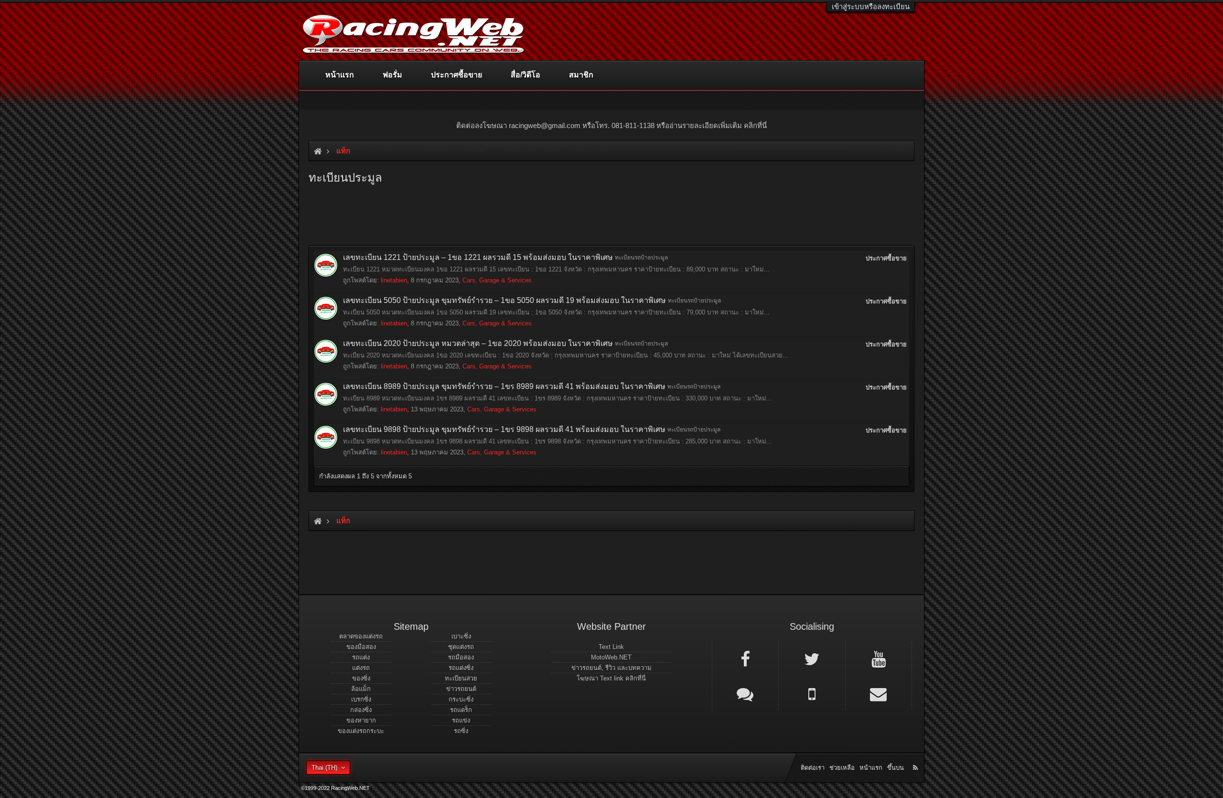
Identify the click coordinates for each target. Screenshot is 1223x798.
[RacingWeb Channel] (879, 658)
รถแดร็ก (461, 709)
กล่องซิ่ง (361, 709)
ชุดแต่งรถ (461, 646)
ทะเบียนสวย (461, 678)
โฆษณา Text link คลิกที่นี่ (611, 678)
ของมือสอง (361, 646)
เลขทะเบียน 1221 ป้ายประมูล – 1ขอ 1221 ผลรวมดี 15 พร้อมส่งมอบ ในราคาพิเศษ (478, 257)
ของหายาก (361, 720)
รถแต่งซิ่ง (461, 667)
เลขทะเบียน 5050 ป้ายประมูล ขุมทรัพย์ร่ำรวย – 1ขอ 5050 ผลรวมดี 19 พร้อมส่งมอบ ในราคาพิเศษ (504, 300)
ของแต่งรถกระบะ (361, 730)
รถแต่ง (361, 657)
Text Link (611, 646)
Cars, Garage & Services (497, 280)
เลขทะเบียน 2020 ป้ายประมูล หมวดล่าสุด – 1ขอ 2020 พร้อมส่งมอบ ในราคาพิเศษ (478, 343)
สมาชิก (581, 75)
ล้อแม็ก (361, 688)
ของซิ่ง (361, 678)
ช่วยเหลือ (842, 767)
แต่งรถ (361, 667)
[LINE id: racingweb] (745, 693)
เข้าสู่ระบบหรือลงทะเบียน (871, 6)
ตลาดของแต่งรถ (361, 636)
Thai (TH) (324, 767)
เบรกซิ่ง (361, 699)
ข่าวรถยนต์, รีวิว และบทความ (611, 667)
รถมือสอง (461, 657)
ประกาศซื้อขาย (456, 75)
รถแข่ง (461, 720)
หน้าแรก (339, 75)
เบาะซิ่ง (461, 636)
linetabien (394, 280)
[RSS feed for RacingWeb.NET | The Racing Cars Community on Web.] (916, 757)
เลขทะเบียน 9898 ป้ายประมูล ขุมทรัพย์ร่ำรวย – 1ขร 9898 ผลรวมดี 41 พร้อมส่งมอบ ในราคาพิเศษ (504, 429)
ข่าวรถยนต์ (461, 688)
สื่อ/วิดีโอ (525, 75)
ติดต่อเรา (813, 767)
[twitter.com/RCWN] (812, 658)
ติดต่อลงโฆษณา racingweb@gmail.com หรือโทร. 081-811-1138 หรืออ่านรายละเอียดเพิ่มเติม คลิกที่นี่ (611, 125)
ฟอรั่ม (392, 75)
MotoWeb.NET (611, 657)
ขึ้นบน (895, 767)
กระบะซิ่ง (461, 699)
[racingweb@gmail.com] (879, 693)
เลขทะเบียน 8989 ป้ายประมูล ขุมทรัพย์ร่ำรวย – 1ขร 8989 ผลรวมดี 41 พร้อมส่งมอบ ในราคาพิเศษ (504, 386)
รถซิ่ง (461, 730)
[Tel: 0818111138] (812, 693)
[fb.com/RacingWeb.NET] (745, 658)
